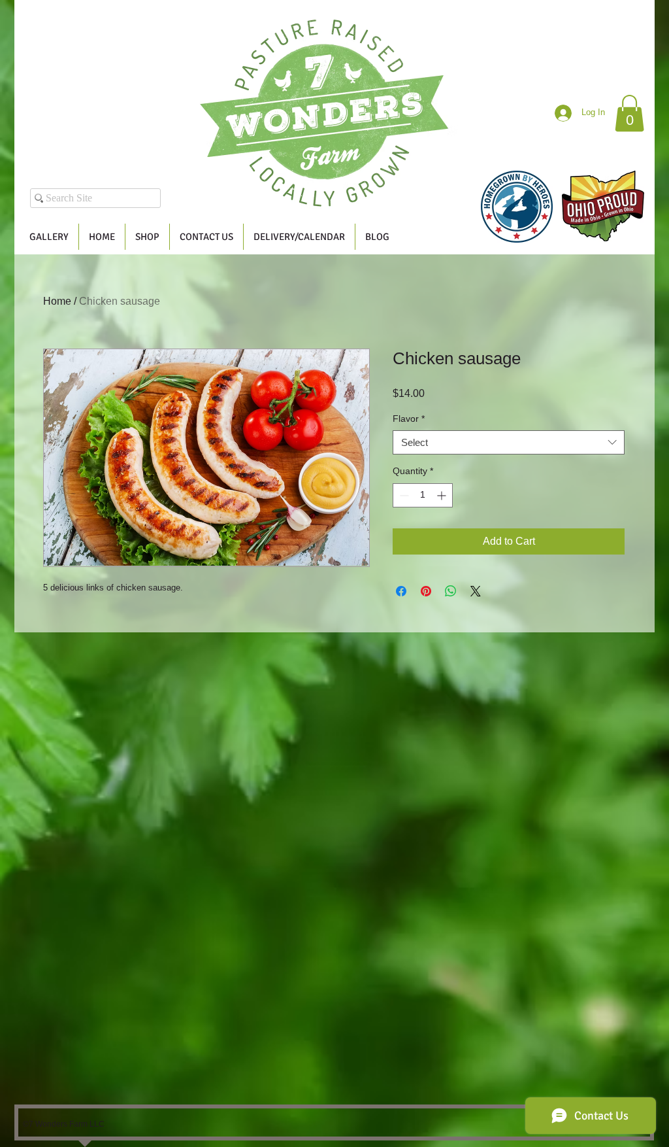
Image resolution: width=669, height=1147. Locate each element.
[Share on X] (475, 591)
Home (57, 301)
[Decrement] (403, 495)
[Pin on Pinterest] (426, 591)
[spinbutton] (422, 495)
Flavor (409, 418)
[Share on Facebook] (401, 591)
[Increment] (442, 495)
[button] (629, 113)
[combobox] (509, 442)
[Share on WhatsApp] (451, 591)
